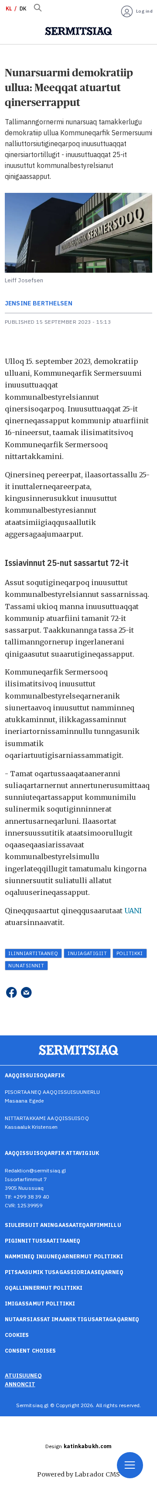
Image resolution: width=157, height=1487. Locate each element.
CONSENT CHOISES (30, 1350)
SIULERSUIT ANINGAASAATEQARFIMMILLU (63, 1225)
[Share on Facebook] (11, 992)
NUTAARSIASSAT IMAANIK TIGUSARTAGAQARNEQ (72, 1319)
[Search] (38, 8)
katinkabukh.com (88, 1446)
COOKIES (17, 1335)
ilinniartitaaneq (33, 953)
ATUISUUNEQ (23, 1375)
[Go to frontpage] (78, 31)
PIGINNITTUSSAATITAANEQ (43, 1240)
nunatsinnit (26, 965)
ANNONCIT (20, 1384)
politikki (129, 953)
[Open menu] (130, 1465)
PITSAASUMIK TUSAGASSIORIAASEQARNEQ (64, 1272)
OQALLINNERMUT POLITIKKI (44, 1288)
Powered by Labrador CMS (78, 1474)
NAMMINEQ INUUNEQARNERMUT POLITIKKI (64, 1256)
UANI (133, 910)
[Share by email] (26, 992)
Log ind (144, 11)
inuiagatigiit (87, 953)
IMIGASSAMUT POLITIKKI (40, 1303)
